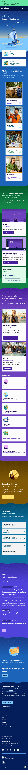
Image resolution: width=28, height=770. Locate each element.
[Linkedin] (18, 750)
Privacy (3, 734)
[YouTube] (10, 750)
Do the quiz (7, 368)
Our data (4, 719)
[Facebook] (3, 750)
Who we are (4, 713)
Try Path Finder (8, 232)
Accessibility (5, 729)
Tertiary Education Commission (9, 743)
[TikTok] (14, 750)
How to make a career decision (12, 277)
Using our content (6, 738)
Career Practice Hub (8, 497)
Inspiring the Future (6, 745)
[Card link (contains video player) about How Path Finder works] (14, 251)
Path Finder (12, 4)
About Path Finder (9, 275)
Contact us (7, 706)
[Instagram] (6, 750)
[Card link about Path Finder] (14, 222)
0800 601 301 (8, 702)
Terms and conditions (7, 736)
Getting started (5, 715)
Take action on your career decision (14, 280)
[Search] (19, 8)
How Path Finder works (10, 262)
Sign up (5, 675)
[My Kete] (22, 8)
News (4, 630)
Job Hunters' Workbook (10, 338)
